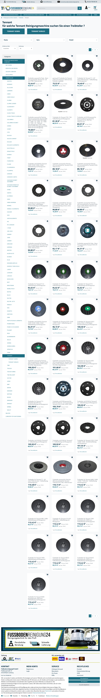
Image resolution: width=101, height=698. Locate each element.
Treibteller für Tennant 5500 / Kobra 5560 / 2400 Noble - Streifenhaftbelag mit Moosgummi (38, 204)
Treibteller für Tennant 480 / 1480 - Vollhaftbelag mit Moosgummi (38, 519)
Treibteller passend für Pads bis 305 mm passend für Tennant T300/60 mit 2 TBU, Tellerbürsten (62, 481)
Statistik (15, 696)
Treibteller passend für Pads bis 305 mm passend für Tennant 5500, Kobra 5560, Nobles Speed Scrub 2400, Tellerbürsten (87, 205)
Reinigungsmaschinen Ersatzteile (60, 15)
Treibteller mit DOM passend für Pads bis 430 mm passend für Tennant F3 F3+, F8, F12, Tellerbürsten (86, 119)
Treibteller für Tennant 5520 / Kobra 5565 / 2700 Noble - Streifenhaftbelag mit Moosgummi (87, 323)
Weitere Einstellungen (52, 696)
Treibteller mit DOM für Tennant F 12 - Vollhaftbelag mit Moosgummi (87, 402)
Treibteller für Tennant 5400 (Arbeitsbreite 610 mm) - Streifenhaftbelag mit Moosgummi (87, 362)
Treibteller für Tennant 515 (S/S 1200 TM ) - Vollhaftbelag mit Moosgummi (62, 520)
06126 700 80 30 (92, 2)
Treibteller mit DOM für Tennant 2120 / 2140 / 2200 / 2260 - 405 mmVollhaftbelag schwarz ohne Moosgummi (62, 205)
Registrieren (30, 669)
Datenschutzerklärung (83, 671)
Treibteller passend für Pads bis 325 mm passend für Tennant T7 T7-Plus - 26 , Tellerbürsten (62, 245)
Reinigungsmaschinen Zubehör (34, 15)
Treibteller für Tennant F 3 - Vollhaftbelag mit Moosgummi (61, 284)
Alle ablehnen (84, 681)
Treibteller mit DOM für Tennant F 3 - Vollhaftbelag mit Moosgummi (38, 441)
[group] (38, 65)
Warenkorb (55, 671)
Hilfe (53, 675)
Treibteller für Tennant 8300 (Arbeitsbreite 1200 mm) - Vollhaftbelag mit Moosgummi (36, 598)
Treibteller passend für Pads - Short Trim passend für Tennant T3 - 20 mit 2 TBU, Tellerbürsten (38, 80)
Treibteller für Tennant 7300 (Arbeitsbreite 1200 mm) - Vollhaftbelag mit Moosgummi (86, 520)
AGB (78, 673)
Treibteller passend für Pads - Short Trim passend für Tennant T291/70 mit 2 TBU (87, 245)
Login (28, 671)
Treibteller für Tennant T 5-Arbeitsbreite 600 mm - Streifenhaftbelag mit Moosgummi (38, 403)
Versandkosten (34, 89)
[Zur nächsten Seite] (97, 49)
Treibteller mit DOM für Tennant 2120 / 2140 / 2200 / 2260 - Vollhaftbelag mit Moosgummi (37, 165)
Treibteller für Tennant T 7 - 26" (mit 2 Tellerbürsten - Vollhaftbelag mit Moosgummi (38, 481)
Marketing (24, 696)
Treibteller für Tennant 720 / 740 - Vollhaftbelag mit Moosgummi (62, 118)
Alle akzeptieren (84, 678)
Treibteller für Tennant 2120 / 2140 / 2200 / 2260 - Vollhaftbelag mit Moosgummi (63, 323)
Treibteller (21, 17)
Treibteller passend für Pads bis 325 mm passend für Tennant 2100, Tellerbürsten (63, 165)
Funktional (42, 696)
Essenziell (6, 696)
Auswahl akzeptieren (84, 684)
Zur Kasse (55, 673)
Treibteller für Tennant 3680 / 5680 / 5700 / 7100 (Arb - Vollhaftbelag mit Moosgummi (87, 481)
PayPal (33, 696)
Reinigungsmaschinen (11, 15)
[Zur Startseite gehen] (1, 17)
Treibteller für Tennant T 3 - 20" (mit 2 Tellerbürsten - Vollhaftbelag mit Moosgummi (87, 80)
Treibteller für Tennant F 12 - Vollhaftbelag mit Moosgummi (36, 284)
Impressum (48, 691)
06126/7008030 (6, 675)
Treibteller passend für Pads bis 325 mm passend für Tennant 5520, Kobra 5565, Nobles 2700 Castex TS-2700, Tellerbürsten (63, 363)
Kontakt (79, 669)
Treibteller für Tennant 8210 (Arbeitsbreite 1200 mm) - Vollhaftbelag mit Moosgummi (86, 559)
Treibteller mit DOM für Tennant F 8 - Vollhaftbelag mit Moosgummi (62, 441)
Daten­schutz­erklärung (39, 693)
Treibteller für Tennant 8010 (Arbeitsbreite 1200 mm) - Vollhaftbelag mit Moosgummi (61, 559)
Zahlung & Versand (57, 669)
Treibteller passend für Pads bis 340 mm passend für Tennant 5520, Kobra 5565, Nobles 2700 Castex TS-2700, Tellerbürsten (38, 363)
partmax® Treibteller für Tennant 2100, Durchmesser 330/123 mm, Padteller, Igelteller (62, 80)
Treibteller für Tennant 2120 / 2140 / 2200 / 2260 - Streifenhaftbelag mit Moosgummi (87, 442)
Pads (95, 15)
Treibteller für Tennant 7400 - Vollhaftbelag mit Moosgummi (36, 558)
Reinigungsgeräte (83, 15)
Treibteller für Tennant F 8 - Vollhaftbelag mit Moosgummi (86, 284)
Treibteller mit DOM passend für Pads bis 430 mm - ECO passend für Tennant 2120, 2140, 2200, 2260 (63, 403)
